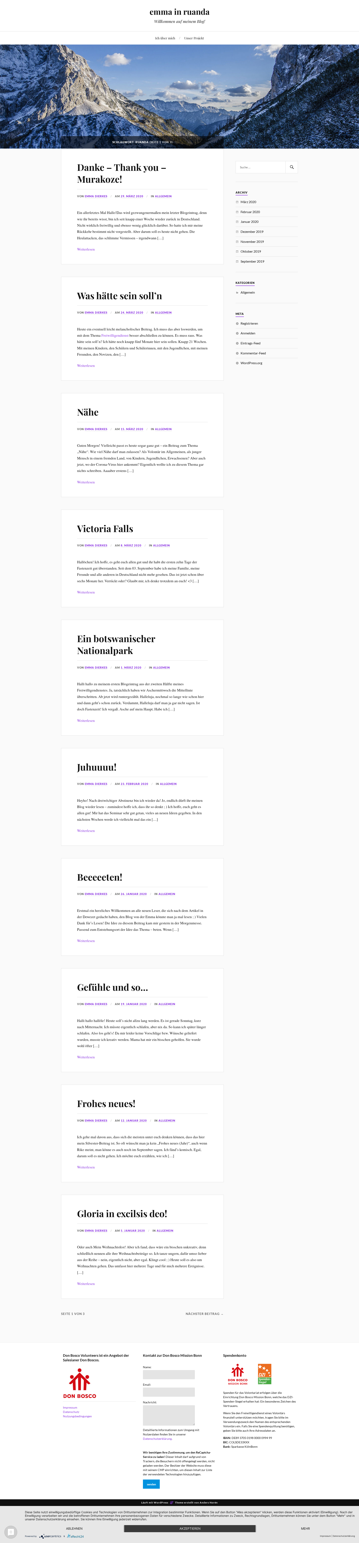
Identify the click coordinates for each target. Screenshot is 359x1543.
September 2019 (252, 261)
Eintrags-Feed (251, 343)
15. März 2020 (132, 429)
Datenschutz (71, 1412)
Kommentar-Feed (253, 353)
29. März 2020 (132, 196)
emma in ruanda (180, 11)
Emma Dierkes (96, 196)
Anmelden (248, 333)
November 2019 (252, 241)
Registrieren (249, 323)
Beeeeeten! (99, 877)
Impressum (70, 1407)
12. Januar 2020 (134, 1120)
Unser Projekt (194, 38)
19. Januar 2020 (134, 1004)
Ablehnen (74, 1529)
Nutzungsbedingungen (77, 1416)
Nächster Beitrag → (205, 1314)
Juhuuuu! (97, 767)
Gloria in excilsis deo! (122, 1213)
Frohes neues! (106, 1103)
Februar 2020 (250, 212)
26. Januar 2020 (134, 894)
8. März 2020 (131, 545)
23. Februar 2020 (134, 784)
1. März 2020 (131, 667)
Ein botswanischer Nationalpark (116, 644)
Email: (147, 1384)
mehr (305, 1529)
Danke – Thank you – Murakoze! (121, 173)
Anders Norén (209, 1502)
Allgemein (163, 196)
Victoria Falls (105, 528)
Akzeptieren (190, 1529)
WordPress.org (251, 363)
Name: (147, 1367)
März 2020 (248, 202)
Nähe (87, 412)
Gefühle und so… (112, 987)
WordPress (161, 1502)
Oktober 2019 (251, 251)
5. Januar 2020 (133, 1230)
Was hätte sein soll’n (119, 295)
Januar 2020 (249, 221)
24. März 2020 (132, 312)
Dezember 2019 (252, 231)
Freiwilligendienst (115, 335)
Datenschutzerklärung (157, 1438)
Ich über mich (165, 38)
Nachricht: (150, 1402)
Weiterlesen (86, 249)
